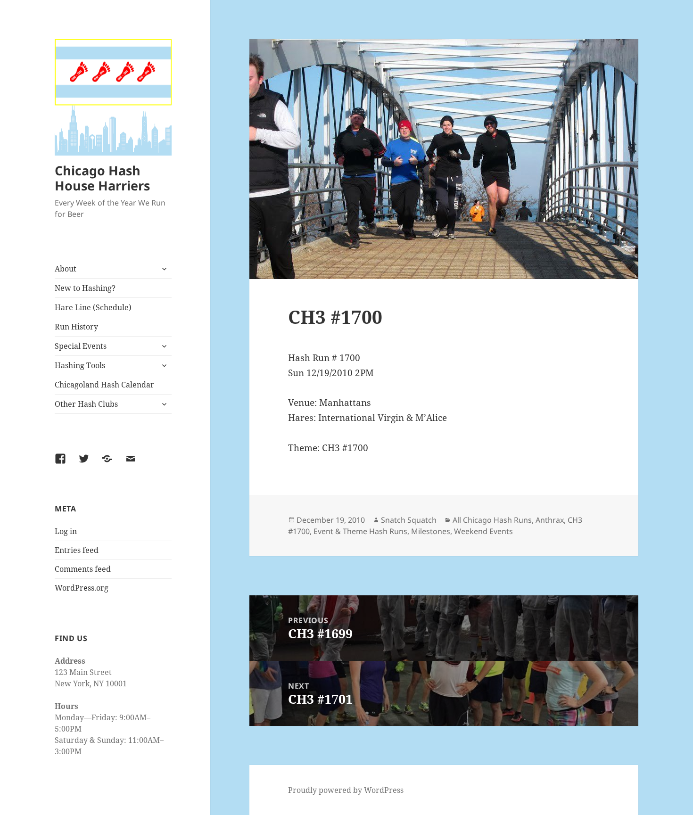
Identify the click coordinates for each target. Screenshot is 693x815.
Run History (76, 326)
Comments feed (83, 569)
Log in (66, 531)
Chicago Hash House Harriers (102, 178)
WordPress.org (81, 588)
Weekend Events (483, 531)
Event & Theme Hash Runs (360, 531)
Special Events (81, 346)
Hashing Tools (80, 365)
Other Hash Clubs (86, 404)
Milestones (430, 531)
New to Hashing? (85, 288)
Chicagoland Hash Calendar (104, 384)
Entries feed (77, 550)
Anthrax (550, 520)
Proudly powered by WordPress (346, 790)
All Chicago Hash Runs (492, 520)
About (65, 268)
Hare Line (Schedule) (93, 307)
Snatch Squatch (409, 520)
